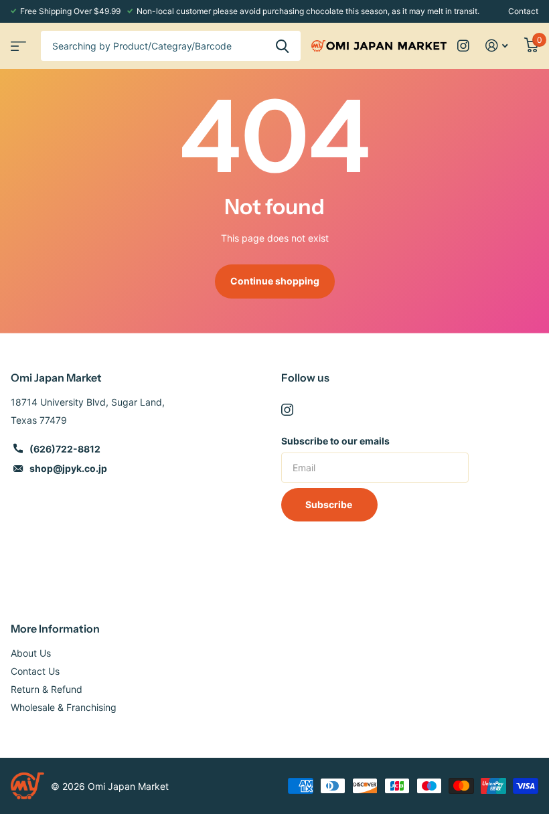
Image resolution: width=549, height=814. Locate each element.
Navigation (16, 42)
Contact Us (35, 671)
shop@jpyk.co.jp (68, 468)
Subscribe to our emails (335, 440)
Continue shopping (274, 281)
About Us (31, 653)
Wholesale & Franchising (63, 707)
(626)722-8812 (64, 449)
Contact (523, 11)
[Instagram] (287, 410)
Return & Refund (46, 689)
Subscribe (329, 504)
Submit (282, 46)
